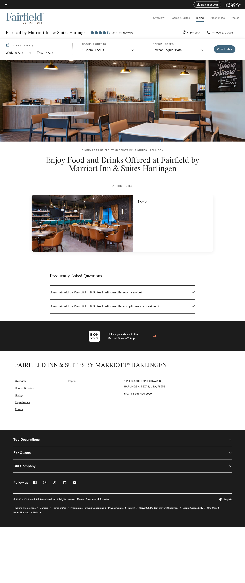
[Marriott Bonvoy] (230, 4)
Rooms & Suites (180, 17)
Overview (158, 17)
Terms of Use (59, 508)
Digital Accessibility (193, 508)
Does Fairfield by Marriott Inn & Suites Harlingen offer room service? (96, 292)
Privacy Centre (116, 508)
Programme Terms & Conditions (87, 508)
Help (35, 512)
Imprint (72, 380)
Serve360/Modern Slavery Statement (158, 508)
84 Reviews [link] (126, 32)
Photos (235, 17)
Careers (44, 508)
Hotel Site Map (21, 512)
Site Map (212, 508)
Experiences (217, 17)
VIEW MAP (193, 32)
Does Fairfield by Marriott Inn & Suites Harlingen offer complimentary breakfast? (104, 306)
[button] (207, 5)
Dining (200, 17)
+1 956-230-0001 (222, 32)
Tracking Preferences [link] (24, 508)
